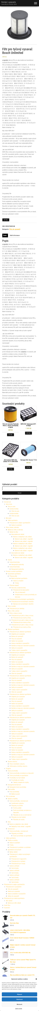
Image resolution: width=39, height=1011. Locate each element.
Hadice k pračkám (16, 525)
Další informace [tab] (15, 235)
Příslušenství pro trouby (18, 863)
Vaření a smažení (18, 581)
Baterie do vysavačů (17, 636)
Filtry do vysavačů (14, 229)
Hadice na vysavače (17, 641)
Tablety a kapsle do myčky (21, 782)
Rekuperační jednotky (17, 564)
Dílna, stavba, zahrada (12, 527)
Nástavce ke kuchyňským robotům (23, 604)
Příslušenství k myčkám (18, 861)
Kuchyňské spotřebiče (14, 574)
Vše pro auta (11, 506)
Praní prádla (11, 789)
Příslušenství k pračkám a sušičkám (20, 847)
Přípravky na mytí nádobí (18, 817)
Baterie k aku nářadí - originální (24, 539)
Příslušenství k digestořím (18, 859)
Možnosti (19, 1004)
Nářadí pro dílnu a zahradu (15, 530)
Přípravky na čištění (17, 805)
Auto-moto (9, 504)
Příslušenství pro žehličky (17, 608)
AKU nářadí (9, 901)
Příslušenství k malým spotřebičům (14, 884)
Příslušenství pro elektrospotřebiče (14, 898)
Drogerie (8, 768)
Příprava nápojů (14, 585)
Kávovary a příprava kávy (18, 588)
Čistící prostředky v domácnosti (19, 801)
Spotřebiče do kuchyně (14, 850)
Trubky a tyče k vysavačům (19, 650)
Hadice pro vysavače (14, 891)
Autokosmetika (14, 509)
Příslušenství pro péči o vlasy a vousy (22, 615)
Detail (6, 220)
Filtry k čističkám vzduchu (17, 764)
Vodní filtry (7, 905)
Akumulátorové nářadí (17, 534)
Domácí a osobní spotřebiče (14, 571)
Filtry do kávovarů (20, 592)
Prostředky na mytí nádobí (17, 778)
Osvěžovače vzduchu (17, 803)
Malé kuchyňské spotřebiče (19, 578)
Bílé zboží (8, 518)
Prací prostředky (14, 792)
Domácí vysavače (8, 2)
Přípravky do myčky (18, 819)
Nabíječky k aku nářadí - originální (21, 826)
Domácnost (7, 502)
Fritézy (17, 583)
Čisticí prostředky (13, 771)
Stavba (10, 560)
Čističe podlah (17, 808)
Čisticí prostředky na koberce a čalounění (22, 773)
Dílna (9, 822)
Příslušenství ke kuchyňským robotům (22, 601)
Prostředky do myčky (17, 780)
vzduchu (23, 167)
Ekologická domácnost (14, 785)
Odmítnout (19, 999)
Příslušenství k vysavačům (13, 887)
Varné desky (15, 868)
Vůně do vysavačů (16, 673)
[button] (36, 979)
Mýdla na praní (15, 794)
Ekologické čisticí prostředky (18, 787)
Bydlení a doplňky (13, 799)
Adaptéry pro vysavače (18, 634)
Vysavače (7, 908)
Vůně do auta (15, 511)
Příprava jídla (13, 576)
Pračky (12, 845)
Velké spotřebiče (13, 520)
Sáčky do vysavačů (17, 648)
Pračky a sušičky (13, 840)
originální (5, 60)
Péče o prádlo (12, 606)
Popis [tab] (5, 235)
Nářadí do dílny (14, 532)
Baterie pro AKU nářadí (14, 903)
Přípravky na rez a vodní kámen (22, 815)
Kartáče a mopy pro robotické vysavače (23, 645)
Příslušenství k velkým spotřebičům (20, 523)
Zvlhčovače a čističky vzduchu (18, 766)
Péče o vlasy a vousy (16, 613)
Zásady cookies (18, 1008)
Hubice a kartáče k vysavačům (20, 643)
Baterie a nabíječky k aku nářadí (22, 537)
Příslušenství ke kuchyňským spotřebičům (22, 599)
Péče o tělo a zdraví (13, 611)
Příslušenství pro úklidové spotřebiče (20, 632)
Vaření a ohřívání (14, 866)
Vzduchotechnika (15, 562)
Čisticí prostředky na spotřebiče (19, 775)
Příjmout (19, 994)
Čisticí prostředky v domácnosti (19, 831)
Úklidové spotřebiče (13, 629)
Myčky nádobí (13, 852)
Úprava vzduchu (12, 761)
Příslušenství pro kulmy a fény (22, 618)
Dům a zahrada (10, 796)
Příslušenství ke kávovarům (21, 590)
